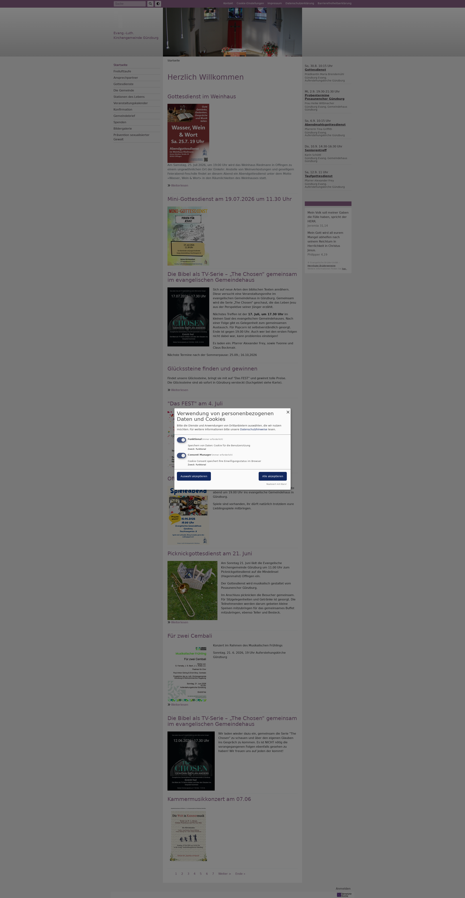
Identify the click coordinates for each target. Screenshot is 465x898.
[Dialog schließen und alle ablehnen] (288, 410)
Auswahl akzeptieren (194, 476)
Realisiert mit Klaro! (276, 484)
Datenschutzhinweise (253, 429)
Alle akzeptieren (272, 476)
